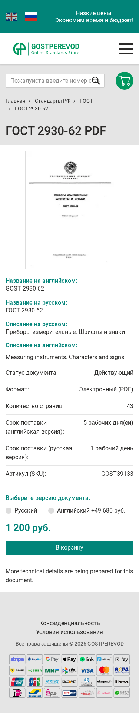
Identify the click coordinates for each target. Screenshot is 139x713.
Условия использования (69, 632)
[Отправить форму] (96, 80)
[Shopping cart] (124, 81)
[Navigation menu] (126, 48)
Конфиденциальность (69, 623)
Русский (25, 510)
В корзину (69, 547)
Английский (91, 510)
